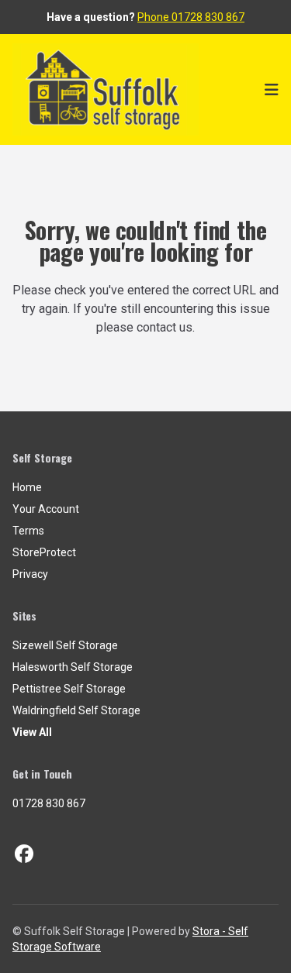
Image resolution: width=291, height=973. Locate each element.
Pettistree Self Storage (69, 688)
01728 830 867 (48, 803)
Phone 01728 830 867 (190, 17)
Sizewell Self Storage (65, 645)
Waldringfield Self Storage (76, 710)
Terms (28, 530)
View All (32, 732)
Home (27, 487)
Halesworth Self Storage (72, 667)
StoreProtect (44, 552)
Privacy (30, 574)
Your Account (45, 509)
